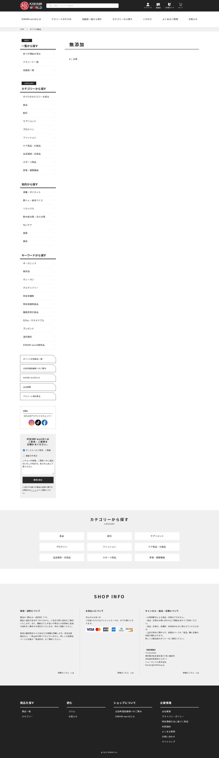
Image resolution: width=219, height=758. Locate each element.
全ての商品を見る (32, 53)
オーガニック (29, 263)
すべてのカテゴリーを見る (36, 96)
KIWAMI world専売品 (34, 344)
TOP (22, 29)
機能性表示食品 (31, 312)
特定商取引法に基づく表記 (175, 721)
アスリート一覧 (31, 61)
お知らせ (193, 19)
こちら (34, 490)
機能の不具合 (31, 455)
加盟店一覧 (28, 70)
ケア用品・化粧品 (32, 145)
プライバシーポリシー (173, 716)
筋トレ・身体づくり (33, 200)
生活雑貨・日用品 (32, 153)
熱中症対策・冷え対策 (34, 216)
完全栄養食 (28, 295)
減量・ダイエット (32, 192)
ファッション (29, 137)
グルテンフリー (31, 287)
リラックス (28, 208)
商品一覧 (26, 711)
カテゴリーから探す (122, 19)
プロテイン (28, 129)
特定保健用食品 (31, 304)
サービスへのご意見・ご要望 (38, 450)
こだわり (147, 19)
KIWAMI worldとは (31, 19)
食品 (25, 104)
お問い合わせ (168, 736)
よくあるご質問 (170, 19)
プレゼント (28, 328)
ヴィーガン (28, 279)
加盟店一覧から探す (92, 19)
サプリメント (29, 121)
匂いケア (27, 224)
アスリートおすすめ (62, 19)
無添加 (26, 271)
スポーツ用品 (29, 161)
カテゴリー (27, 716)
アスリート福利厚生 (32, 396)
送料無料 (27, 336)
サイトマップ (168, 741)
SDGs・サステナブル (33, 320)
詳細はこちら (123, 672)
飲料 (25, 112)
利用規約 (166, 726)
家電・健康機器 (31, 170)
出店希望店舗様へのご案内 (34, 368)
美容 (25, 232)
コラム (72, 711)
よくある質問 (168, 731)
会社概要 (27, 387)
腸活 (25, 241)
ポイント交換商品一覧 (32, 359)
